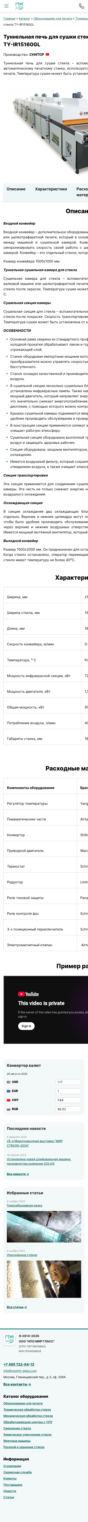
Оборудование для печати (53, 18)
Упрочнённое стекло (22, 1255)
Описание (16, 189)
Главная (9, 18)
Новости (9, 1491)
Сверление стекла (17, 1428)
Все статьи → (17, 1307)
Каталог (24, 18)
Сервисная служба (17, 1472)
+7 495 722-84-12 (18, 1364)
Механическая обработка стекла (28, 1416)
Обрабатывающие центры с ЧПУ (28, 1422)
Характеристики (51, 189)
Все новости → (18, 1174)
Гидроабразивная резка (24, 1205)
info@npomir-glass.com (20, 1371)
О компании (12, 1466)
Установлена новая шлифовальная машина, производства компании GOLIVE (39, 1161)
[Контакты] (81, 6)
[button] (6, 6)
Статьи (8, 1497)
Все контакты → (17, 1384)
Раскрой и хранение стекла (23, 1447)
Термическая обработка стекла (27, 1410)
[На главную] (19, 6)
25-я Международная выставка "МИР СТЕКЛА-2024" (35, 1143)
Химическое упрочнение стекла (27, 1435)
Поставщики (12, 1485)
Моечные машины (17, 1441)
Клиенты (9, 1478)
